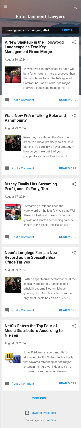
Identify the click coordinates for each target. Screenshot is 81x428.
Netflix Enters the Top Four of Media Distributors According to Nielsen (34, 330)
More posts (41, 398)
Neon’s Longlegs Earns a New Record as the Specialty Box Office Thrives (31, 257)
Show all (68, 30)
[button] (74, 43)
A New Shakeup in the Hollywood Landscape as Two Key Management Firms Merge (34, 47)
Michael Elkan (49, 420)
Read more (67, 100)
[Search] (75, 8)
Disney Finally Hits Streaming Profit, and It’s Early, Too (31, 186)
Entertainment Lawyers (40, 16)
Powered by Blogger (43, 413)
